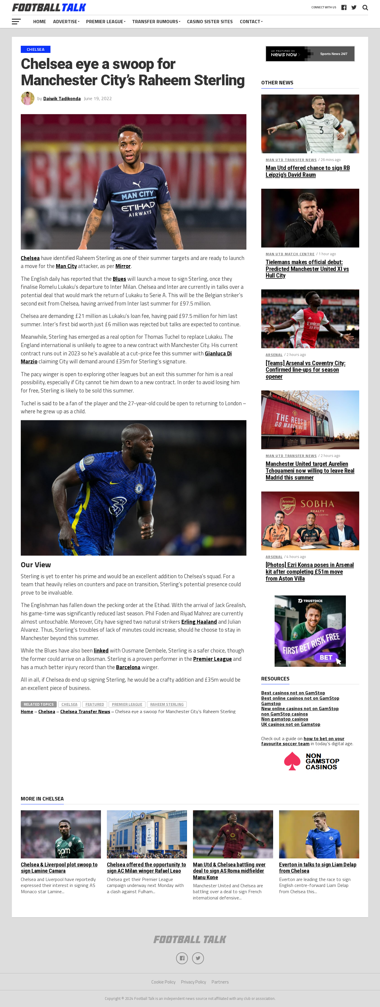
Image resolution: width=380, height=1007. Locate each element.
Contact (250, 21)
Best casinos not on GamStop (293, 692)
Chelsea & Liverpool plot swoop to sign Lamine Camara (59, 867)
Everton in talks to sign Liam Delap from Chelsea (318, 867)
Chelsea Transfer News (85, 711)
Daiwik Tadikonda (62, 98)
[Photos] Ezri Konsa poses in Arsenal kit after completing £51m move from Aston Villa (310, 572)
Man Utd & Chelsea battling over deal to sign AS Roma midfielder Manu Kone (229, 870)
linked (101, 650)
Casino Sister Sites (210, 21)
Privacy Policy (193, 981)
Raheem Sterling (166, 704)
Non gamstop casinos (284, 718)
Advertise (65, 21)
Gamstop (271, 703)
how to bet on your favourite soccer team (302, 741)
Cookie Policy (163, 981)
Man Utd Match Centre (290, 254)
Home (39, 21)
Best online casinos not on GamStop (300, 698)
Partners (220, 981)
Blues (119, 279)
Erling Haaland (199, 621)
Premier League (104, 21)
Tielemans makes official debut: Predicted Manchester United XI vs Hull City (307, 269)
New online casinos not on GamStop (300, 708)
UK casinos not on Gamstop (290, 724)
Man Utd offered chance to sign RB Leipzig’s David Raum (308, 171)
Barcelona (128, 667)
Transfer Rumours (155, 21)
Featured (95, 704)
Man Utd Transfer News (291, 160)
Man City (66, 266)
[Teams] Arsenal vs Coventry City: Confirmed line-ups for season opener (305, 370)
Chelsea (30, 258)
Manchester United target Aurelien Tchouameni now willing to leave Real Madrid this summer (310, 471)
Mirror (123, 266)
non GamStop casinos (284, 713)
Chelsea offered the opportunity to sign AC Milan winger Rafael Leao (146, 867)
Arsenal (274, 354)
